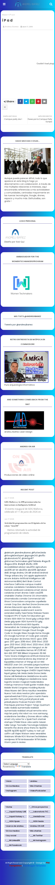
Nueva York (10, 693)
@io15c (41, 555)
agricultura (40, 567)
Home (9, 807)
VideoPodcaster (38, 790)
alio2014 (23, 569)
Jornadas (28, 664)
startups (8, 722)
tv (35, 730)
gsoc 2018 (20, 641)
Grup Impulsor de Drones (17, 638)
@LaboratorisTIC (12, 558)
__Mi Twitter (36, 835)
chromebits (41, 595)
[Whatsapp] (32, 101)
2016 (35, 564)
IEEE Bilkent (23, 653)
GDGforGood (19, 624)
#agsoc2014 (10, 564)
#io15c (29, 564)
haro (12, 650)
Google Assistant (13, 630)
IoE (35, 661)
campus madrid (33, 584)
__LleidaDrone (37, 816)
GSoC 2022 (20, 644)
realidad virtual (24, 710)
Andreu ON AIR (24, 572)
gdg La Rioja (38, 618)
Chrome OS (29, 595)
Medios (40, 681)
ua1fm (7, 733)
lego (13, 670)
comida (23, 598)
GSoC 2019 (31, 641)
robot (26, 713)
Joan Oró (18, 664)
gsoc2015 (9, 647)
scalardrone (10, 716)
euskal (24, 610)
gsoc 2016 (42, 638)
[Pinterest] (38, 101)
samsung (43, 713)
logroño (8, 681)
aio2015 (8, 569)
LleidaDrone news (38, 679)
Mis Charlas (36, 786)
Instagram (11, 790)
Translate (26, 766)
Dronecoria (43, 604)
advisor (22, 567)
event (31, 610)
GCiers (7, 618)
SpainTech (32, 719)
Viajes (18, 733)
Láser (36, 667)
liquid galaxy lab (12, 673)
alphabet (41, 569)
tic (37, 727)
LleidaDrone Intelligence (16, 679)
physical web (37, 699)
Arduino (16, 578)
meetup (8, 684)
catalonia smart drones (16, 592)
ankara (15, 575)
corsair (7, 604)
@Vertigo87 (28, 558)
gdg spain (16, 621)
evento (38, 610)
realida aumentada (20, 707)
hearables (21, 650)
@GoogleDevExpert (14, 555)
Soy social (11, 835)
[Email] (44, 101)
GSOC (33, 638)
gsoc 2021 (9, 644)
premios (20, 704)
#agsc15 (46, 561)
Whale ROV (20, 736)
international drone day (24, 658)
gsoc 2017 (9, 641)
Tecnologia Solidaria (37, 725)
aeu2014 (30, 567)
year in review (18, 742)
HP (35, 650)
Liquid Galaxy (43, 670)
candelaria (19, 587)
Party (21, 699)
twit (39, 730)
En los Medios (12, 786)
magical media (28, 681)
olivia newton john (25, 693)
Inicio (4, 14)
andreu (33, 781)
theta (32, 727)
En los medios (13, 830)
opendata (40, 693)
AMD (6, 572)
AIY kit (15, 569)
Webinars (9, 736)
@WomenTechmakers (16, 561)
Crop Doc (17, 604)
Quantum (45, 704)
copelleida (41, 601)
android (36, 572)
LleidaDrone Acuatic (37, 676)
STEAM (16, 722)
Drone (34, 604)
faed (24, 613)
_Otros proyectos (39, 807)
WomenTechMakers (36, 736)
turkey (30, 730)
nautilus (32, 690)
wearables (40, 733)
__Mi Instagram (38, 840)
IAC (44, 650)
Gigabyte (35, 627)
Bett (25, 581)
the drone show (21, 727)
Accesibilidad (11, 567)
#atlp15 (21, 564)
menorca (18, 684)
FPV (16, 615)
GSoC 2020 (42, 641)
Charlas (18, 595)
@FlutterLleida (39, 552)
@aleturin (9, 552)
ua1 (42, 730)
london (16, 681)
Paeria (45, 696)
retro (44, 710)
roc (31, 713)
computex (29, 601)
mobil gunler (29, 684)
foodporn (9, 615)
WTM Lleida (40, 739)
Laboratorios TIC (20, 667)
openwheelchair (12, 696)
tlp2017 (23, 730)
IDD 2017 (13, 653)
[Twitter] (26, 101)
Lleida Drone (33, 673)
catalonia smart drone (35, 590)
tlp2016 (15, 730)
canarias (8, 587)
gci (43, 615)
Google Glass (20, 633)
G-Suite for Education (30, 615)
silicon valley (42, 716)
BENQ (19, 581)
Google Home (34, 633)
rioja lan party (11, 713)
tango (13, 725)
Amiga (13, 572)
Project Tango (32, 704)
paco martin (34, 696)
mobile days (43, 684)
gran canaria (41, 635)
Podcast (23, 702)
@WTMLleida (34, 561)
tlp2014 (42, 727)
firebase (37, 613)
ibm (6, 653)
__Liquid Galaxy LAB (16, 811)
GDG (14, 618)
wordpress (9, 739)
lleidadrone (20, 676)
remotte (37, 710)
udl (12, 733)
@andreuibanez (23, 552)
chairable (9, 595)
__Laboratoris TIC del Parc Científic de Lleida (40, 811)
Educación (17, 607)
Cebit (32, 592)
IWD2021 (8, 664)
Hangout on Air (39, 647)
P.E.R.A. (24, 696)
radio (7, 707)
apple (31, 575)
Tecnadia (22, 725)
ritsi (20, 713)
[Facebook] (20, 101)
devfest (26, 604)
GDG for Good (24, 618)
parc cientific (11, 699)
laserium (44, 667)
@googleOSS (31, 555)
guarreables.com (23, 647)
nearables (42, 690)
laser (31, 667)
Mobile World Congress (16, 687)
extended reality (12, 613)
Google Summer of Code (21, 635)
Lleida (24, 673)
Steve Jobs (26, 722)
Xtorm (7, 742)
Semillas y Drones (26, 716)
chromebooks (11, 598)
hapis (7, 650)
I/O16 (40, 650)
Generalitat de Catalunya (17, 627)
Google (44, 627)
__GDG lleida (37, 821)
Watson (25, 733)
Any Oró (23, 575)
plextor (15, 702)
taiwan (42, 722)
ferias (30, 613)
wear (32, 733)
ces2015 (39, 592)
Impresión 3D (36, 653)
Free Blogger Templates (34, 865)
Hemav (30, 650)
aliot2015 (32, 569)
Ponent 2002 (34, 702)
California (19, 584)
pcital (27, 699)
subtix (35, 722)
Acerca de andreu (14, 826)
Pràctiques (9, 704)
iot (38, 661)
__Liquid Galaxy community (16, 816)
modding (33, 687)
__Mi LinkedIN (13, 840)
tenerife (8, 727)
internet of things (24, 661)
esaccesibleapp (12, 610)
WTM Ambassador (24, 739)
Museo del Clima (18, 690)
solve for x (21, 719)
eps (25, 607)
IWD (42, 661)
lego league (22, 670)
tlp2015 (7, 730)
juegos (36, 664)
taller (7, 725)
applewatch (40, 575)
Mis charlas (35, 830)
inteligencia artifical (28, 656)
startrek (42, 719)
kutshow (44, 664)
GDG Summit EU (29, 621)
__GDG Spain (13, 821)
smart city (9, 719)
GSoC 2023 (32, 644)
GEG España (33, 624)
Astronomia (10, 581)
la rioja (7, 667)
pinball (7, 702)
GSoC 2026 (44, 644)
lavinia (7, 670)
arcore (7, 578)
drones (7, 607)
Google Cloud (29, 630)
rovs (35, 713)
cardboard (18, 590)
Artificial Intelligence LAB (32, 578)
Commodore (17, 601)
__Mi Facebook (14, 845)
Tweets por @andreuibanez (18, 324)
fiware (45, 613)
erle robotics (34, 607)
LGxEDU (32, 670)
